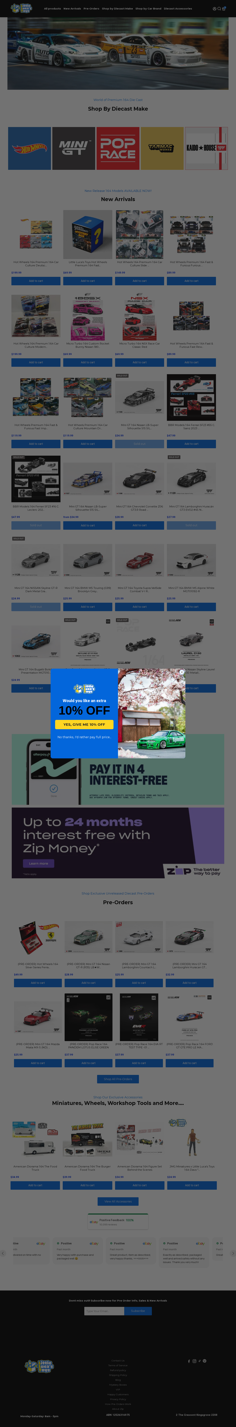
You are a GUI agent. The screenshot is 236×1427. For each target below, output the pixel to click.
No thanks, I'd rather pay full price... (84, 737)
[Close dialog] (182, 672)
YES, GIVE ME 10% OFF (84, 724)
